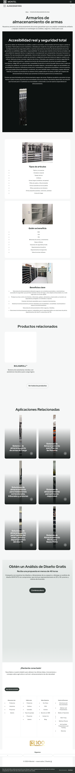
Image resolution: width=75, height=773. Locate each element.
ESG (45, 706)
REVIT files (63, 718)
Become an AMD (45, 713)
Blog (45, 719)
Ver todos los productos (37, 386)
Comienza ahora (37, 590)
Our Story (45, 703)
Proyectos (12, 709)
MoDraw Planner (63, 721)
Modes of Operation (63, 713)
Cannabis (29, 709)
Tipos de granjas (29, 713)
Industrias (12, 706)
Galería (12, 713)
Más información (63, 770)
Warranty (63, 731)
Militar (27, 12)
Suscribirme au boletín (12, 689)
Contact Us (46, 716)
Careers (45, 709)
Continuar (70, 770)
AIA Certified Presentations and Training (63, 726)
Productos (12, 703)
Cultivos (29, 706)
